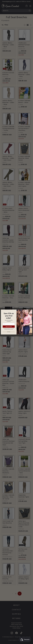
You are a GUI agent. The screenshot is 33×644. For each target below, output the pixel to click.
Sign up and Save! (8, 326)
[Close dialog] (31, 310)
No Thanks (8, 331)
